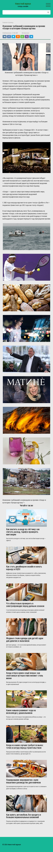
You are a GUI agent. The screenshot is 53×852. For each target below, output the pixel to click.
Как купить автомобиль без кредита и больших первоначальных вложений (23, 816)
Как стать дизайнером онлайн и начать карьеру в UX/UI (24, 567)
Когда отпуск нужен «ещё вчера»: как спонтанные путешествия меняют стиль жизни (24, 676)
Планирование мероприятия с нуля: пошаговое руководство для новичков (23, 781)
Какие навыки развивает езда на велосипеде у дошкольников (21, 711)
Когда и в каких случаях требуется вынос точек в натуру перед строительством (24, 746)
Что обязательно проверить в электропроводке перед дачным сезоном (25, 604)
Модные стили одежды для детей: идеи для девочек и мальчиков (24, 639)
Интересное (25, 33)
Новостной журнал (23, 3)
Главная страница (7, 22)
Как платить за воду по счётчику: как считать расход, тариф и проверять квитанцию (23, 532)
